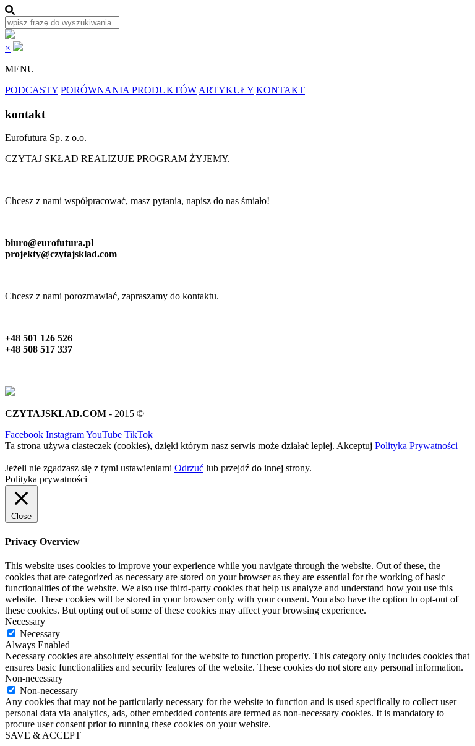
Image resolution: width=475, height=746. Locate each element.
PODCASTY (31, 90)
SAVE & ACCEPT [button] (43, 735)
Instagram (65, 434)
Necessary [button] (25, 621)
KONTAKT (280, 90)
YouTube (104, 434)
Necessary (40, 633)
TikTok (138, 434)
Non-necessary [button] (34, 678)
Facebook (24, 434)
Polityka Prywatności (416, 445)
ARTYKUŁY (226, 90)
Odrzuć (188, 468)
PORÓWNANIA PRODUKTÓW (129, 90)
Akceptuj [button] (354, 445)
